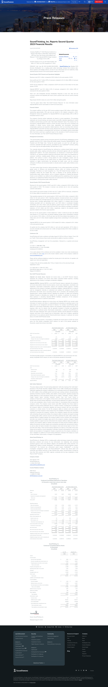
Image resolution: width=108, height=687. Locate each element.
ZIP (76, 60)
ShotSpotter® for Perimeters (38, 652)
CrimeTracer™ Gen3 (20, 648)
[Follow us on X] (81, 670)
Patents (80, 680)
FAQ (68, 638)
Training (69, 640)
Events (83, 649)
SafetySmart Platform (38, 663)
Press (83, 640)
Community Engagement (52, 636)
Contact (92, 670)
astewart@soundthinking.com (37, 465)
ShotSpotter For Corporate (37, 656)
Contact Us (90, 1)
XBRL (60, 60)
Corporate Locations (35, 639)
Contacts (59, 627)
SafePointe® (34, 649)
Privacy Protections (86, 656)
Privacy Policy (33, 682)
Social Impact (85, 647)
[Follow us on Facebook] (76, 670)
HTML (71, 58)
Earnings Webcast (63, 56)
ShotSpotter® (18, 644)
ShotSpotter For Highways (37, 654)
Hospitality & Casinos (36, 642)
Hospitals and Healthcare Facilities (37, 637)
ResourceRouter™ (19, 655)
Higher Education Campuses (37, 644)
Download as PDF (74, 48)
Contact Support (70, 647)
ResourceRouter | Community (54, 644)
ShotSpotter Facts (86, 642)
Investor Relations (86, 645)
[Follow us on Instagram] (78, 670)
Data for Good (50, 638)
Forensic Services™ (19, 657)
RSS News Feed (68, 627)
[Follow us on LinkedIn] (83, 670)
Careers (84, 651)
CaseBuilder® (18, 653)
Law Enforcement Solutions (21, 636)
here (43, 253)
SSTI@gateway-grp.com (36, 476)
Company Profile (50, 627)
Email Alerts (41, 627)
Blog (68, 651)
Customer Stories (71, 645)
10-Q (60, 58)
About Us (84, 636)
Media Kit (84, 653)
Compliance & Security (72, 642)
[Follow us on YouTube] (86, 670)
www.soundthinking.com (36, 255)
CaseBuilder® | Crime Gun (21, 650)
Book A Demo (99, 1)
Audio (76, 56)
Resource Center (71, 636)
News (83, 638)
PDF (76, 58)
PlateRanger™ (19, 646)
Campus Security (19, 638)
